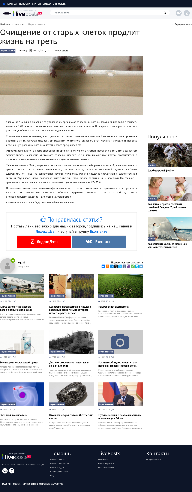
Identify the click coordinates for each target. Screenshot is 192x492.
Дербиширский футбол (161, 170)
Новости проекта (106, 463)
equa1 (65, 50)
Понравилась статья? (74, 219)
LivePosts (5, 24)
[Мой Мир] (112, 266)
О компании (103, 459)
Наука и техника (8, 50)
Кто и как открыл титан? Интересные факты (71, 416)
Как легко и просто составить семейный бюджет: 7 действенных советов (168, 207)
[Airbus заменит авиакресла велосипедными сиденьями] (22, 286)
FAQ (52, 475)
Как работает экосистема (113, 306)
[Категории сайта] (7, 13)
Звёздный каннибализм (13, 415)
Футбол (151, 165)
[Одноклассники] (107, 266)
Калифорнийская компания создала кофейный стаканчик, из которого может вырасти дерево (70, 310)
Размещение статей (59, 471)
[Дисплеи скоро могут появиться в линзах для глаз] (71, 342)
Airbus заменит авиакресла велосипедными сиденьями (16, 308)
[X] (116, 266)
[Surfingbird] (120, 266)
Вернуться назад (183, 24)
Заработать (57, 484)
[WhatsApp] (133, 266)
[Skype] (137, 266)
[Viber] (128, 266)
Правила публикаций (59, 463)
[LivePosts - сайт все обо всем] (27, 13)
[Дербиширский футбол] (170, 155)
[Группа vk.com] (179, 13)
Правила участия (58, 459)
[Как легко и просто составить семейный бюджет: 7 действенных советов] (170, 189)
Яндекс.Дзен (46, 231)
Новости (24, 3)
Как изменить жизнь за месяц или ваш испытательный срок (167, 245)
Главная (12, 3)
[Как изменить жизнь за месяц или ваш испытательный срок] (170, 229)
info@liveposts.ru (154, 459)
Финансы (152, 198)
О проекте (59, 3)
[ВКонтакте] (103, 266)
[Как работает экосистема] (120, 286)
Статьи (36, 3)
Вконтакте (98, 231)
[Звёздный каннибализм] (22, 394)
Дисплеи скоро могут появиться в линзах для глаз (68, 364)
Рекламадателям (106, 467)
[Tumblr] (124, 266)
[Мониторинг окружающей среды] (22, 342)
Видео (47, 3)
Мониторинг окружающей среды (19, 362)
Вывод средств (57, 467)
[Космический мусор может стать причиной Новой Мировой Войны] (120, 342)
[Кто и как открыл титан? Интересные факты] (71, 394)
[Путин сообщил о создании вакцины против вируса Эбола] (120, 394)
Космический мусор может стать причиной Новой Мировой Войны (117, 364)
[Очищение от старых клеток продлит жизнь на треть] (71, 85)
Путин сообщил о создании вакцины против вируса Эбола (119, 416)
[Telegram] (141, 266)
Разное (151, 238)
